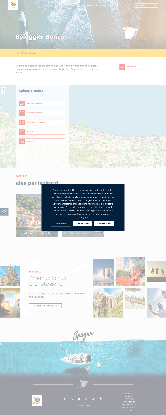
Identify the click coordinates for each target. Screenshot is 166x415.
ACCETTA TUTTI (104, 224)
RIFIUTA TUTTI (82, 224)
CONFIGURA (61, 224)
